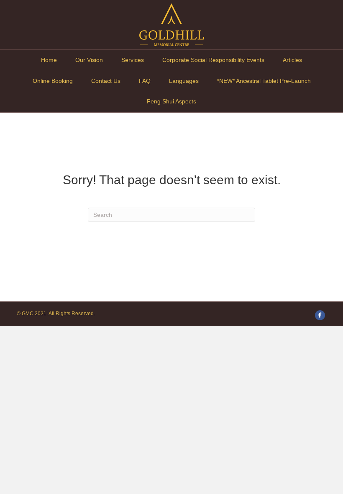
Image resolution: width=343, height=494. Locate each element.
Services (132, 60)
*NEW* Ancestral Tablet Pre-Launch (264, 80)
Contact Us (105, 80)
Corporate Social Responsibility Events (213, 60)
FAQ (145, 80)
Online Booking (53, 80)
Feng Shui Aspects (171, 101)
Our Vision (89, 60)
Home (49, 60)
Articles (292, 60)
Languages (184, 80)
